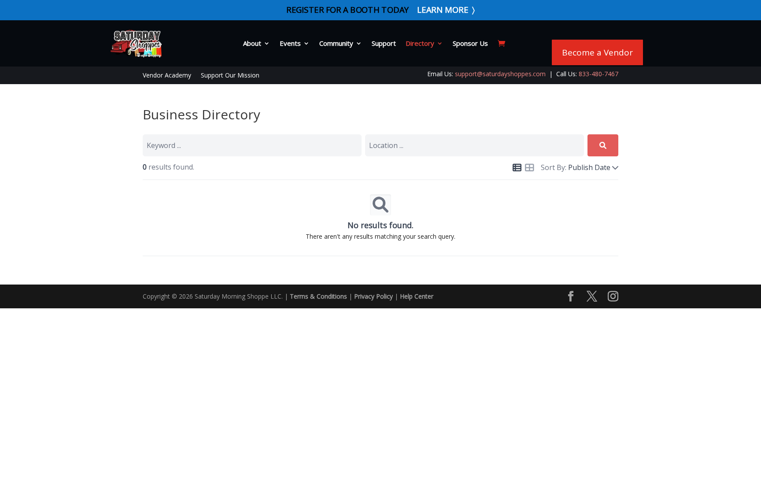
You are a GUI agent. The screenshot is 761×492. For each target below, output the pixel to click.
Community (336, 43)
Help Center (416, 296)
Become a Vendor (597, 52)
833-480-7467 (598, 74)
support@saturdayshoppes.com (500, 74)
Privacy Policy (373, 296)
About (252, 43)
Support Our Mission (230, 75)
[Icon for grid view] (529, 168)
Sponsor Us (470, 43)
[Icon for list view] (517, 168)
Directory (420, 43)
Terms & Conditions (318, 296)
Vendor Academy (167, 75)
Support (384, 43)
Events (290, 43)
